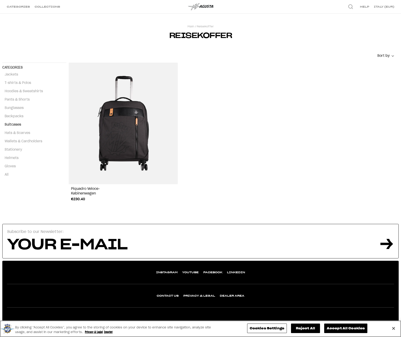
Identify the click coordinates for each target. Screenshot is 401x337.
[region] (200, 329)
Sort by (383, 56)
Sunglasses (14, 108)
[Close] (393, 328)
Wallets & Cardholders (23, 141)
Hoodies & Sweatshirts (24, 91)
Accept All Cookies (346, 328)
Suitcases (13, 124)
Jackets (11, 74)
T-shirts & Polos (18, 83)
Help (364, 6)
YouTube (190, 272)
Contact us (168, 295)
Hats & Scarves (17, 133)
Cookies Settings (267, 328)
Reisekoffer (205, 26)
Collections (47, 6)
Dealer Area (232, 295)
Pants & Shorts (17, 99)
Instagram (167, 272)
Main (191, 26)
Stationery (13, 149)
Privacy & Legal (199, 295)
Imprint (108, 332)
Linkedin (236, 272)
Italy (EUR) (384, 6)
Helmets (12, 158)
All (7, 174)
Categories (18, 6)
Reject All (305, 328)
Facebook (212, 272)
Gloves (10, 166)
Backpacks (14, 116)
